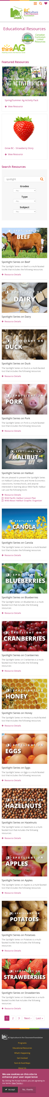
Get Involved (22, 1058)
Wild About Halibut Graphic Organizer (23, 500)
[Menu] (35, 3)
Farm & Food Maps (22, 1063)
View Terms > (17, 1083)
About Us (22, 1068)
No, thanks (27, 1089)
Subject (24, 207)
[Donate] (45, 3)
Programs (22, 1043)
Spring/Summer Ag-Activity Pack (21, 100)
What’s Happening (22, 1053)
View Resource (15, 106)
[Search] (40, 3)
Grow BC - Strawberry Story (19, 148)
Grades (24, 186)
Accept (11, 1089)
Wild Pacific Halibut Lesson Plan (20, 498)
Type (24, 196)
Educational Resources (22, 1048)
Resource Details (13, 274)
